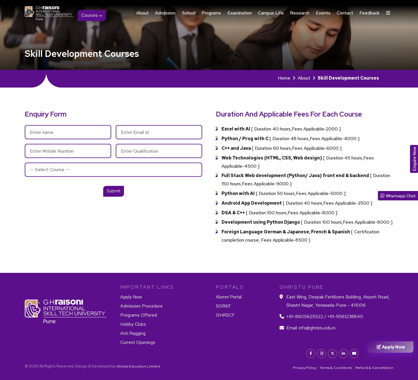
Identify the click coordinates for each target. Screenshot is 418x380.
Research (299, 13)
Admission (165, 13)
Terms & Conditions (336, 367)
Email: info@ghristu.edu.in (311, 328)
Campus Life (271, 13)
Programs (211, 13)
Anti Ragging (133, 333)
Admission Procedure (141, 306)
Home (284, 78)
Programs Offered (138, 315)
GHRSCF (225, 315)
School (188, 13)
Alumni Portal (229, 297)
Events (323, 13)
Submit (114, 191)
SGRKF (223, 306)
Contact (345, 13)
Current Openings (137, 342)
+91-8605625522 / (306, 316)
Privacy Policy (304, 367)
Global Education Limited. (139, 366)
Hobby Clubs (133, 324)
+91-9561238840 (344, 316)
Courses (90, 15)
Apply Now (131, 297)
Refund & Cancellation (374, 367)
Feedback (369, 13)
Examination (239, 13)
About (142, 13)
